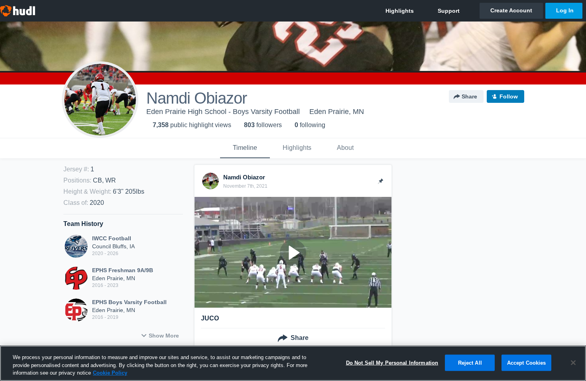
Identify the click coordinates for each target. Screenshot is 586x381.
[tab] (245, 148)
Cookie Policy (110, 373)
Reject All (470, 362)
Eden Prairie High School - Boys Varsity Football (223, 112)
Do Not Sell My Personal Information (392, 362)
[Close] (573, 362)
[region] (293, 363)
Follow (508, 96)
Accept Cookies (526, 362)
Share (469, 96)
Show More (164, 335)
